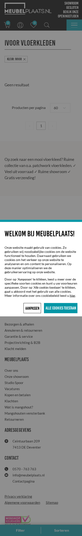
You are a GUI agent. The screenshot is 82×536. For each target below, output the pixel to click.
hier (72, 295)
